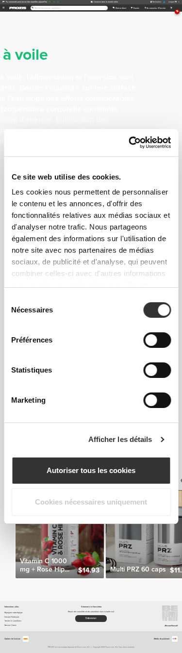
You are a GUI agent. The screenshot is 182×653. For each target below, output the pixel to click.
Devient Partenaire (11, 617)
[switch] (157, 340)
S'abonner (91, 618)
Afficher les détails (120, 439)
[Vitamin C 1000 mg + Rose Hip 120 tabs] (60, 534)
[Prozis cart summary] (171, 8)
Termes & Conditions (12, 621)
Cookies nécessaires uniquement (91, 502)
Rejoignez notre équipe (13, 612)
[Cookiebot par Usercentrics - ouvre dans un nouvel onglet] (129, 142)
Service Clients (10, 625)
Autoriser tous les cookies (91, 470)
